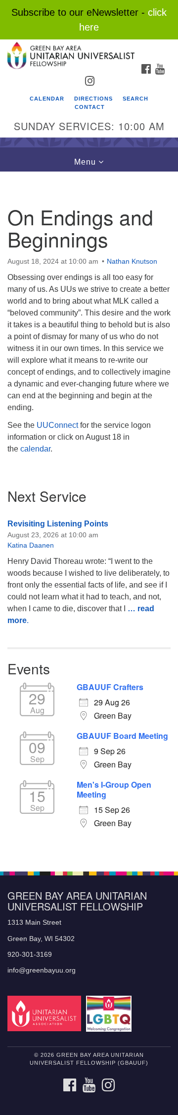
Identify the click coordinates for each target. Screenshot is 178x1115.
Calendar (47, 99)
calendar (35, 449)
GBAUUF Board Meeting (122, 736)
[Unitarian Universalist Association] (45, 1013)
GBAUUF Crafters (110, 687)
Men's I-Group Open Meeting (114, 790)
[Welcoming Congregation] (110, 1013)
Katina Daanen (30, 545)
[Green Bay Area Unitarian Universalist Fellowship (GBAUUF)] (89, 49)
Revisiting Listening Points (57, 524)
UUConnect (57, 425)
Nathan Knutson (132, 261)
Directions (93, 99)
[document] (89, 516)
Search (135, 99)
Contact (90, 107)
